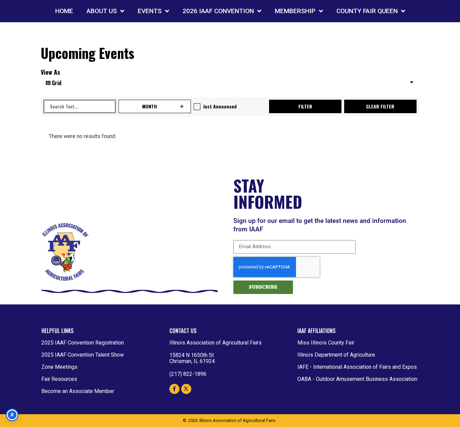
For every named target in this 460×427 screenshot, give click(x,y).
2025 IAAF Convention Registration (82, 342)
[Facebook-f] (174, 389)
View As (50, 72)
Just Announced (220, 106)
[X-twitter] (186, 389)
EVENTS (150, 11)
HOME (64, 11)
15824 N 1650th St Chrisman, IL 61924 (192, 358)
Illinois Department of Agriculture (336, 355)
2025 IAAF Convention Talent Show (82, 355)
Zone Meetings (59, 367)
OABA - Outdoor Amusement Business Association (357, 379)
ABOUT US (102, 11)
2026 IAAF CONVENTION (218, 11)
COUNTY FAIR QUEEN (367, 11)
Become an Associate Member (77, 391)
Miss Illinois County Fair (325, 342)
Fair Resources (59, 379)
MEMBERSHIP (295, 11)
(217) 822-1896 (187, 374)
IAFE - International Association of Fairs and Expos (357, 367)
